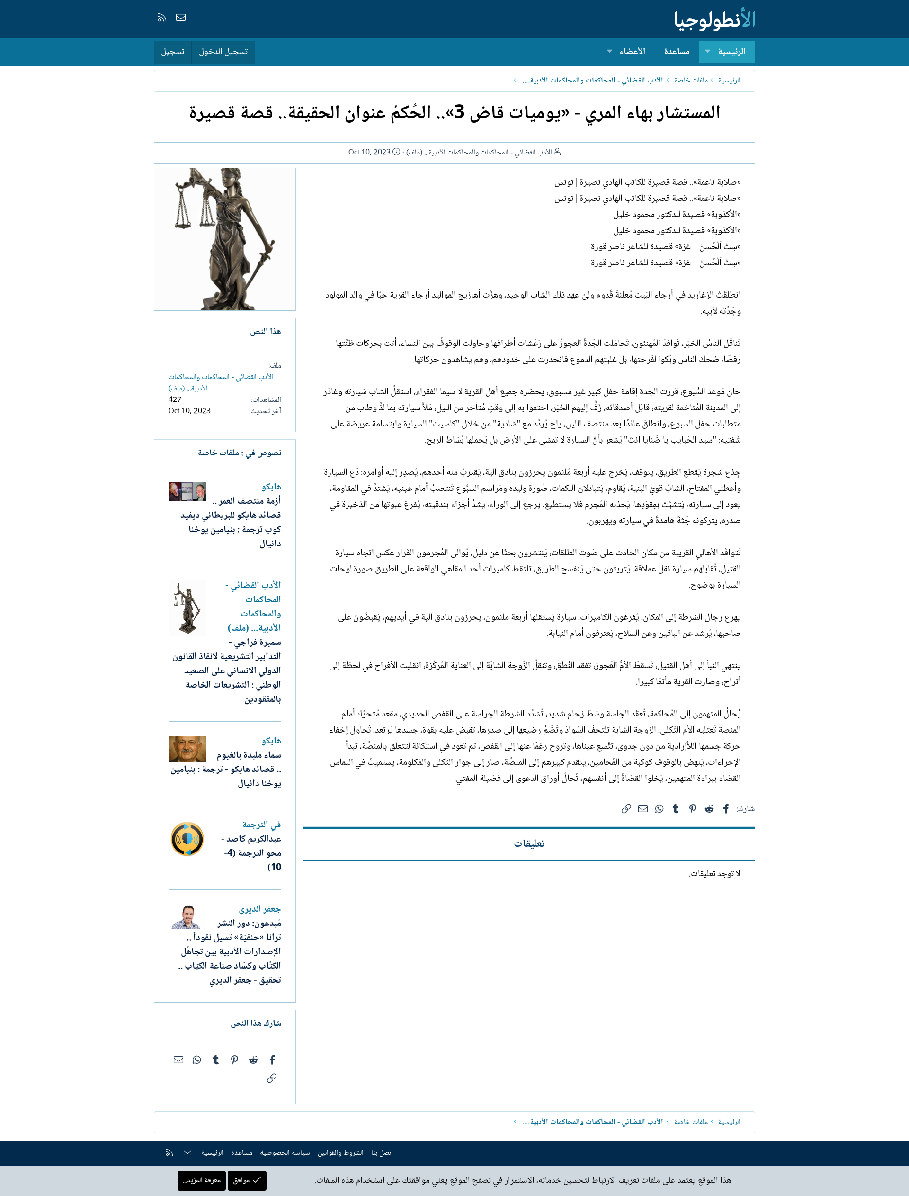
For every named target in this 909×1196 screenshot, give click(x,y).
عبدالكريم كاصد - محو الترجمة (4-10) (251, 854)
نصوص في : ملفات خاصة (239, 453)
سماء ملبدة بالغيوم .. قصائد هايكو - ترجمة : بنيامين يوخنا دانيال (225, 770)
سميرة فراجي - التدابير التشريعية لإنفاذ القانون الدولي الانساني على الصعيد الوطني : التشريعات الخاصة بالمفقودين (226, 671)
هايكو (271, 488)
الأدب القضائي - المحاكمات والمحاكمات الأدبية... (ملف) (479, 152)
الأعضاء (632, 52)
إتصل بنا (382, 1153)
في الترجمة (261, 825)
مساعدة (677, 52)
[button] (707, 52)
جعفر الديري (260, 910)
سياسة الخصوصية (285, 1153)
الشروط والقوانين (341, 1153)
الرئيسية (732, 52)
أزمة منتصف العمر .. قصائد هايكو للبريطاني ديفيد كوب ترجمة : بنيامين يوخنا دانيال (230, 523)
